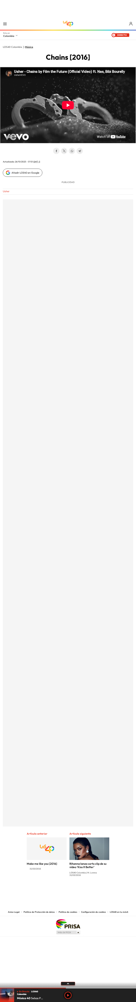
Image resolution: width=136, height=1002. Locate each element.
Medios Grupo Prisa (68, 932)
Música (29, 47)
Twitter (64, 151)
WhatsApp (72, 151)
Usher (6, 191)
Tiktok (54, 888)
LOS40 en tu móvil (119, 912)
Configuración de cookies (93, 912)
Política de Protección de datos (39, 912)
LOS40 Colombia (68, 23)
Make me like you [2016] (42, 863)
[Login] (131, 24)
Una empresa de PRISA (68, 924)
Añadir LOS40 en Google (25, 172)
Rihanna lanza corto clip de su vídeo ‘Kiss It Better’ (87, 865)
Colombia (8, 36)
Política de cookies (68, 912)
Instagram (61, 888)
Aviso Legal (14, 912)
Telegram (79, 151)
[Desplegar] (68, 983)
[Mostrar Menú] (5, 24)
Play (68, 995)
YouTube (68, 888)
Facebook (56, 151)
